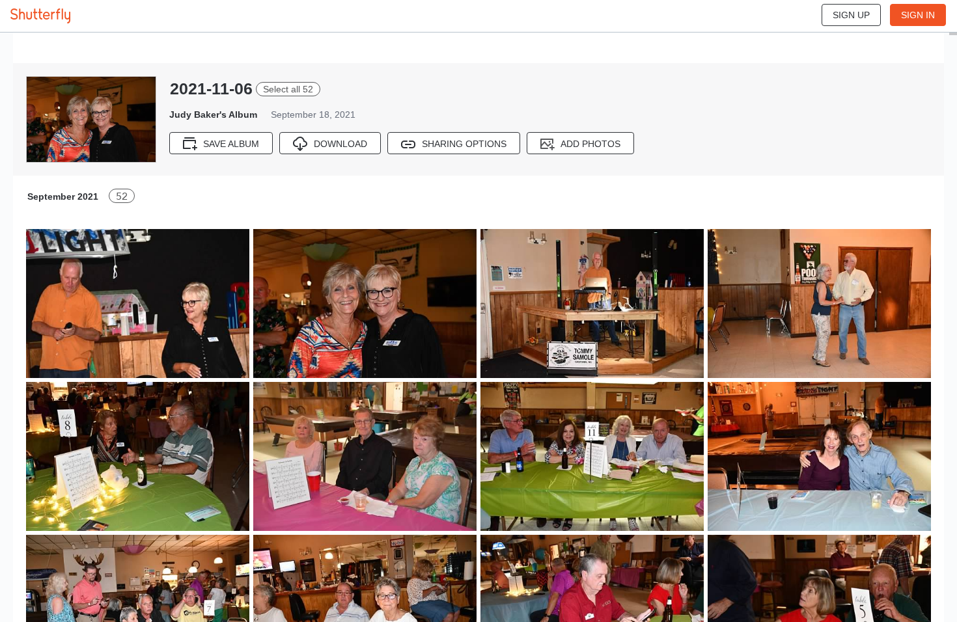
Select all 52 (288, 89)
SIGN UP (851, 15)
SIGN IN (918, 15)
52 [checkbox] (122, 196)
